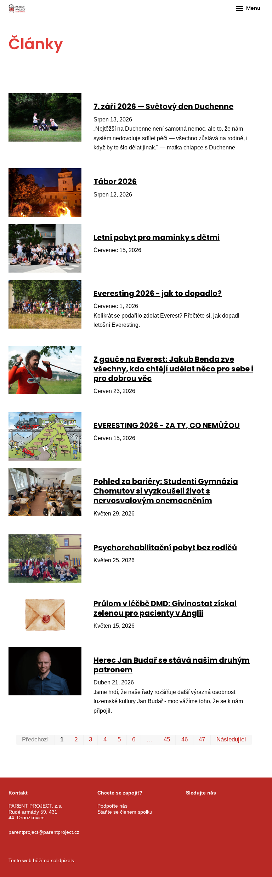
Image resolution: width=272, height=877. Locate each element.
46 (184, 739)
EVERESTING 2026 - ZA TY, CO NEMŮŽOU (167, 425)
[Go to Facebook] (189, 806)
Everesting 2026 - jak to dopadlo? (158, 293)
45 (167, 739)
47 (202, 739)
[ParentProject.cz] (17, 8)
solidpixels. (63, 860)
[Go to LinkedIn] (242, 806)
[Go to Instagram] (207, 806)
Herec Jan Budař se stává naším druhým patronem (172, 665)
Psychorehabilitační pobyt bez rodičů (165, 547)
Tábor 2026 (115, 181)
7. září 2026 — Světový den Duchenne (163, 106)
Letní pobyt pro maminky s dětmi (157, 237)
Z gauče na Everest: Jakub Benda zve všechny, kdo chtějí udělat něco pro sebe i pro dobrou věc (173, 369)
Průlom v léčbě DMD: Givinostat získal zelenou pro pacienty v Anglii (165, 608)
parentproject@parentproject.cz (43, 832)
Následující (231, 739)
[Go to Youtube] (224, 806)
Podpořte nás (112, 806)
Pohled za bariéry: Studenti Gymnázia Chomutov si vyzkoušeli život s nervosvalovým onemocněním (166, 491)
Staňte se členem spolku (124, 812)
